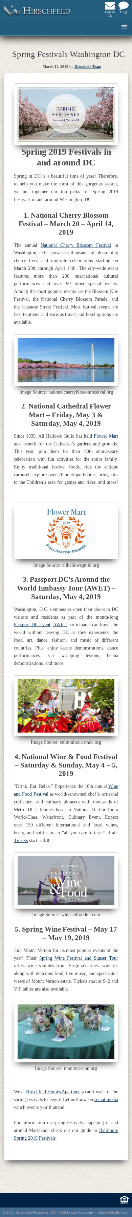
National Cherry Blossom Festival (76, 245)
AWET (60, 624)
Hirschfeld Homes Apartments (55, 1091)
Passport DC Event (32, 624)
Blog (123, 12)
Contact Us (110, 13)
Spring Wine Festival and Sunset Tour (78, 958)
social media (106, 1099)
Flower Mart (106, 436)
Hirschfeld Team (87, 66)
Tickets (21, 840)
